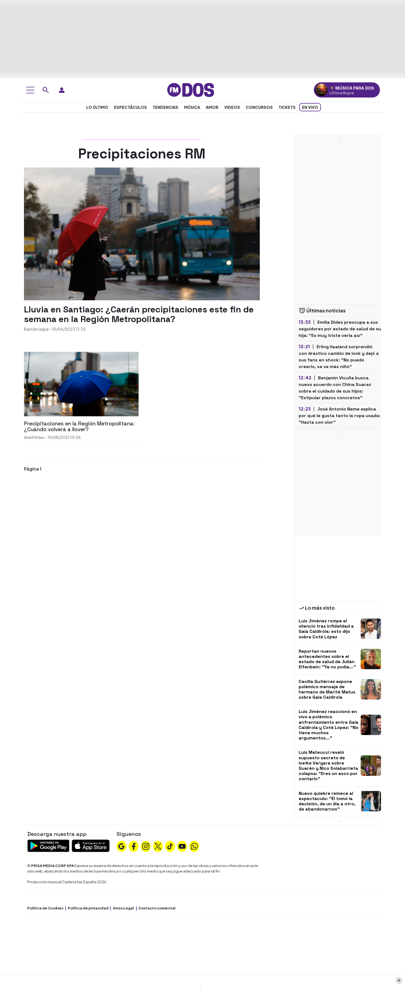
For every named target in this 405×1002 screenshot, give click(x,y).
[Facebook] (133, 845)
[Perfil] (62, 90)
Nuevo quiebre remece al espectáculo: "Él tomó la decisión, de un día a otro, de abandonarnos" (327, 801)
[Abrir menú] (30, 90)
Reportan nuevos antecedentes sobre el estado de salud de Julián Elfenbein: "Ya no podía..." (327, 659)
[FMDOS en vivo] (321, 90)
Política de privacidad (88, 908)
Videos (232, 107)
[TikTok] (170, 845)
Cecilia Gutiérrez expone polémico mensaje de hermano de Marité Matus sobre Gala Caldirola (327, 689)
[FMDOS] (190, 89)
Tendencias (165, 107)
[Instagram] (146, 845)
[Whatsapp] (194, 845)
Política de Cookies (45, 908)
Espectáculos (130, 107)
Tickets (287, 107)
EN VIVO (310, 107)
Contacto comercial (156, 908)
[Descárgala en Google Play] (48, 845)
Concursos (259, 107)
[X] (158, 845)
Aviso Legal (123, 908)
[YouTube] (182, 845)
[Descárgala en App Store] (91, 845)
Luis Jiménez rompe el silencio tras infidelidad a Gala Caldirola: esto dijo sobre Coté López (326, 629)
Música (192, 107)
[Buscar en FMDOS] (46, 90)
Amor (212, 107)
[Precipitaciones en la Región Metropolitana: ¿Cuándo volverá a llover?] (81, 383)
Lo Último (97, 107)
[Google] (121, 845)
